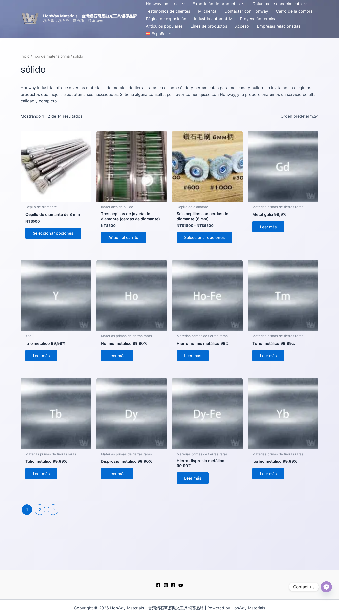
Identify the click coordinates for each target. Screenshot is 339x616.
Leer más (268, 226)
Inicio (25, 56)
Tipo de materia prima (51, 56)
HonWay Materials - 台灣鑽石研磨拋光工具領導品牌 (90, 15)
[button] (182, 3)
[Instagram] (166, 585)
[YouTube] (180, 585)
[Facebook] (158, 585)
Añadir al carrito (123, 237)
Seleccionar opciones (53, 233)
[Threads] (173, 585)
